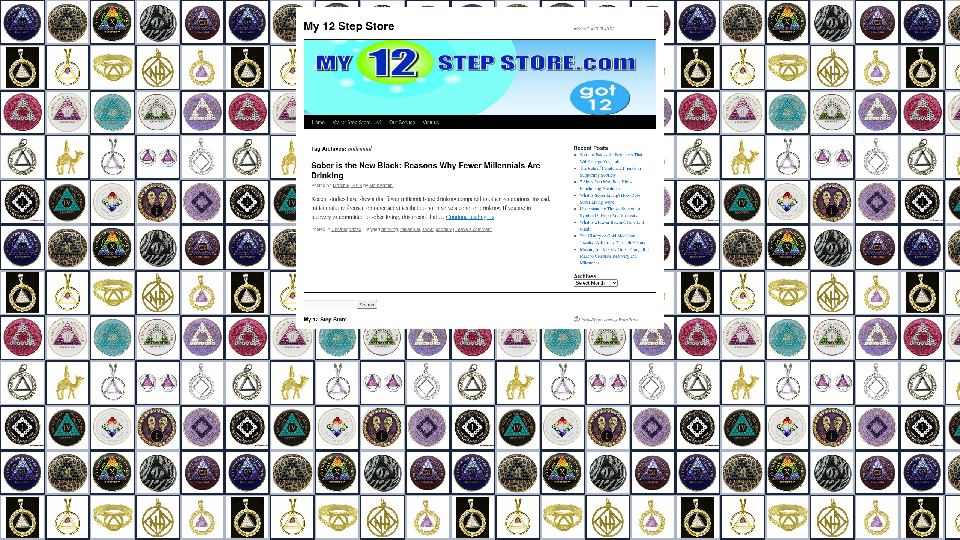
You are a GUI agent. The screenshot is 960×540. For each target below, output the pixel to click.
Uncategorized (347, 229)
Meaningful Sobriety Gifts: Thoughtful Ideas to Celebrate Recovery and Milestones (614, 256)
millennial (410, 229)
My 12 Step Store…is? (357, 122)
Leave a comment (473, 229)
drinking (389, 229)
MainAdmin (381, 185)
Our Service (402, 122)
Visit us (431, 122)
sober (428, 229)
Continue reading (470, 216)
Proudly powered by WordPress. (610, 319)
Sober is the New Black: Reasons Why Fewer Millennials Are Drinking (425, 170)
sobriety (444, 229)
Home (318, 122)
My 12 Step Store (349, 25)
